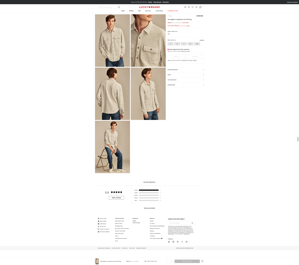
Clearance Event (173, 11)
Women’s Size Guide (120, 231)
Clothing (170, 16)
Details (150, 2)
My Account (103, 226)
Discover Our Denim (155, 228)
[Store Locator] (189, 7)
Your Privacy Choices (155, 238)
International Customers (121, 238)
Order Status (103, 223)
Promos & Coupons (104, 229)
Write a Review (116, 198)
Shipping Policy (119, 226)
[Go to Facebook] (182, 242)
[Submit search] (119, 7)
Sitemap (152, 231)
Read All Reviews (149, 208)
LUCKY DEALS (159, 11)
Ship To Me (176, 56)
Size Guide (202, 40)
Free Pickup (195, 56)
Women (131, 11)
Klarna (116, 236)
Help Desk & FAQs (119, 221)
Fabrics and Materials (155, 233)
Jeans (123, 11)
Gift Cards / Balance (105, 231)
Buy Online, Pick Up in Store (122, 228)
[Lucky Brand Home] (149, 7)
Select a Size (187, 261)
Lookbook (152, 236)
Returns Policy (118, 223)
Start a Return (103, 221)
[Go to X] (178, 242)
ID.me (116, 241)
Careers (152, 221)
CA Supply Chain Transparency (104, 248)
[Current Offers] (185, 7)
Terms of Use (170, 233)
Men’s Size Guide (119, 233)
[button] (200, 7)
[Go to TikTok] (169, 242)
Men (139, 11)
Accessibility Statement (141, 248)
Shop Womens (157, 2)
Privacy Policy (187, 233)
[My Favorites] (192, 7)
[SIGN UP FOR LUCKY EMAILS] (192, 223)
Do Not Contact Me (116, 248)
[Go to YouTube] (186, 242)
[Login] (196, 7)
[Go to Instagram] (173, 242)
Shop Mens (166, 2)
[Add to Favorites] (202, 261)
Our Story (152, 223)
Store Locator (103, 218)
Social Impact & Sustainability (157, 226)
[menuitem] (123, 11)
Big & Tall (148, 11)
